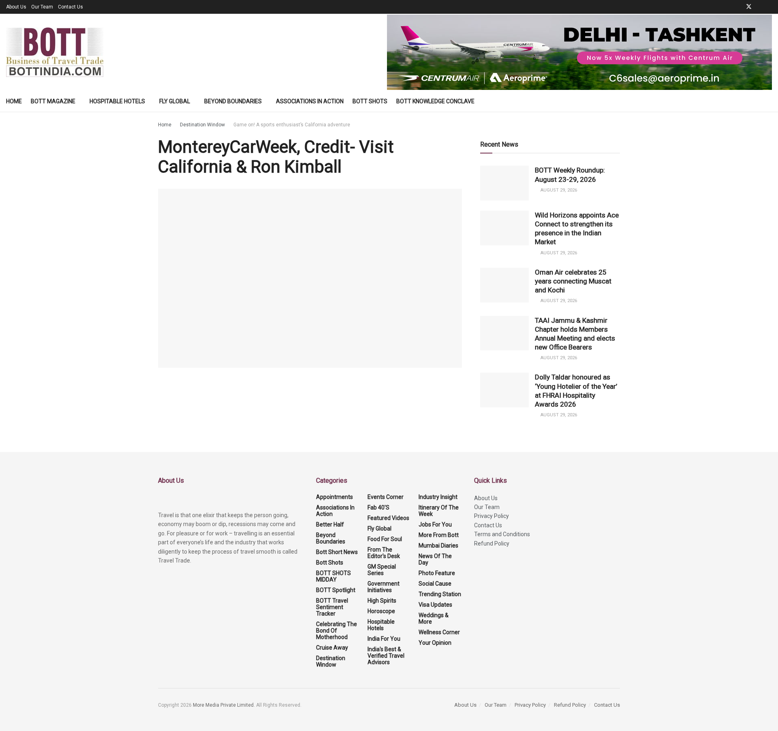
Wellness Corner (439, 632)
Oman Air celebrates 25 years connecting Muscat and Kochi (573, 281)
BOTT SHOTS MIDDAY (333, 576)
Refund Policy (491, 543)
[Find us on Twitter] (749, 7)
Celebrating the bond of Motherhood (336, 630)
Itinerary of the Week (439, 510)
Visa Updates (435, 604)
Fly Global (174, 101)
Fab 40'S (378, 507)
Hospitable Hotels (117, 101)
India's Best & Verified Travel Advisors (386, 655)
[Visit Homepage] (54, 52)
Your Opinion (435, 642)
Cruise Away (332, 647)
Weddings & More (434, 618)
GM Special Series (382, 569)
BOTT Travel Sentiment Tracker (332, 607)
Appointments (334, 497)
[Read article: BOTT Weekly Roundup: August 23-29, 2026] (504, 183)
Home (14, 101)
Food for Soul (385, 539)
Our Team (42, 7)
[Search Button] (769, 101)
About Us (16, 7)
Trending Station (440, 594)
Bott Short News (337, 552)
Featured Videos (388, 518)
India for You (384, 638)
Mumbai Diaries (438, 545)
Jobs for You (435, 524)
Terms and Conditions (502, 534)
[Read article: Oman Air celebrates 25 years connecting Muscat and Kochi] (504, 285)
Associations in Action (310, 101)
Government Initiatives (384, 586)
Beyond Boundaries (233, 101)
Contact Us (70, 7)
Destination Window (202, 125)
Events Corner (386, 497)
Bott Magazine (53, 101)
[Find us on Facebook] (738, 7)
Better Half (330, 524)
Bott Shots (370, 101)
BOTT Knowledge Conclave (435, 101)
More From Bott (439, 535)
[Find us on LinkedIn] (759, 7)
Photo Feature (437, 573)
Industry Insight (438, 497)
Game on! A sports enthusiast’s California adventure (291, 125)
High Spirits (382, 600)
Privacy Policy (491, 516)
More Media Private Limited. (224, 705)
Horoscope (381, 611)
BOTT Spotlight (335, 590)
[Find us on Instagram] (769, 7)
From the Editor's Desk (384, 552)
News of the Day (435, 559)
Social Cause (435, 583)
